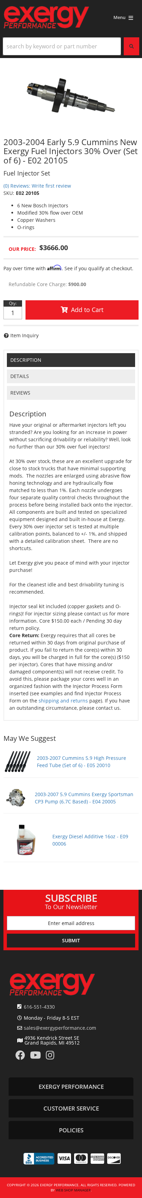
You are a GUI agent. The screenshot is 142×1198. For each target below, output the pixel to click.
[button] (71, 46)
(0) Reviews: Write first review (37, 185)
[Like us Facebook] (20, 1057)
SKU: (8, 193)
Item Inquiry (24, 335)
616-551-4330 (39, 1006)
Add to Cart (87, 309)
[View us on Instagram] (50, 1057)
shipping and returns (63, 700)
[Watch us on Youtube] (35, 1057)
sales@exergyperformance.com (60, 1028)
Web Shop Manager (73, 1190)
